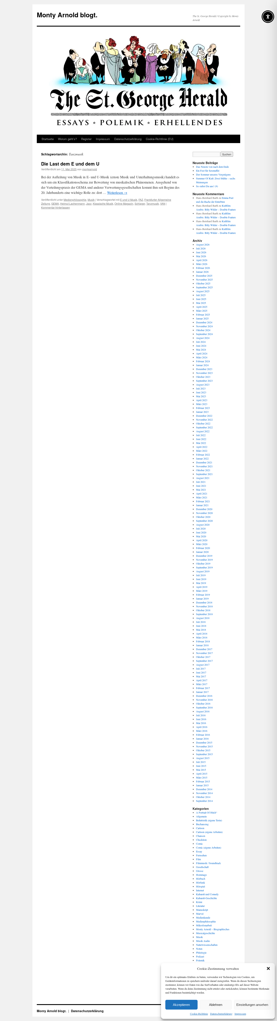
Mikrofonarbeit (204, 925)
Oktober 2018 (203, 610)
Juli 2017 (201, 668)
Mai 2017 (201, 676)
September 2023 (204, 380)
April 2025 (201, 306)
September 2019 (204, 567)
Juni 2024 (201, 345)
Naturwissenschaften (206, 944)
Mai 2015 (201, 769)
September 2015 (204, 754)
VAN (162, 203)
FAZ (140, 199)
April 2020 (201, 540)
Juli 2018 (201, 622)
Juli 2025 (201, 295)
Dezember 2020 (204, 509)
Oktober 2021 (203, 470)
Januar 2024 (202, 365)
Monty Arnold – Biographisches (212, 929)
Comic (199, 843)
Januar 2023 (202, 411)
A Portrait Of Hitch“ (206, 812)
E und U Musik (128, 199)
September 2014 (204, 800)
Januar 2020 (202, 552)
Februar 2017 (203, 688)
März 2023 (201, 404)
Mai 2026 (201, 256)
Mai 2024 (201, 349)
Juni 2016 (201, 719)
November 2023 (204, 373)
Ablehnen (215, 1005)
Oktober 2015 (203, 750)
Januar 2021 (202, 505)
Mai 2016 (201, 723)
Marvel (199, 913)
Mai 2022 (201, 443)
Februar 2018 (203, 641)
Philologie (201, 952)
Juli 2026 (201, 248)
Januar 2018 (202, 645)
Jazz (89, 203)
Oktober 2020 (203, 516)
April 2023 (201, 400)
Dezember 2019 (204, 555)
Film (198, 859)
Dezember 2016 (204, 695)
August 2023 (202, 384)
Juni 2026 (201, 252)
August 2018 (202, 618)
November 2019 (204, 559)
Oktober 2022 (203, 423)
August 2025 (202, 291)
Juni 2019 (201, 579)
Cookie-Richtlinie (199, 1013)
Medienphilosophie (75, 199)
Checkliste (201, 839)
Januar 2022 (202, 458)
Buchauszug (202, 824)
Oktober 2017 (203, 657)
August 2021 (202, 478)
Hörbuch (200, 878)
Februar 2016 (203, 734)
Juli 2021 (201, 481)
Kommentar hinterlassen (55, 207)
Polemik (200, 960)
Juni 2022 (201, 439)
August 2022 (202, 431)
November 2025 (204, 279)
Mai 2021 (201, 489)
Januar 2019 (202, 598)
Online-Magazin (123, 203)
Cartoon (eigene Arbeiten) (209, 832)
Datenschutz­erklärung (221, 1013)
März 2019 (201, 590)
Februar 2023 (203, 408)
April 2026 (201, 260)
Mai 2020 (201, 536)
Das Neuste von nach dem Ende (212, 166)
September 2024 (204, 334)
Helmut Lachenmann (72, 203)
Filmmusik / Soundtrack (208, 863)
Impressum (240, 1013)
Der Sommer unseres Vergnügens (213, 174)
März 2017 (201, 684)
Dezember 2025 (204, 275)
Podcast (200, 956)
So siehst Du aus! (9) (207, 186)
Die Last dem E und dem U (70, 163)
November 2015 (204, 746)
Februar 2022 (203, 454)
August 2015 (202, 758)
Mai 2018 (201, 629)
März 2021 (201, 497)
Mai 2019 (201, 583)
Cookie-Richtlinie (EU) (159, 139)
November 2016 (204, 699)
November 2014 (204, 793)
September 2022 (204, 427)
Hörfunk (200, 882)
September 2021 (204, 474)
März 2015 (201, 777)
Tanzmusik (152, 203)
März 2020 (201, 544)
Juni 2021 (201, 485)
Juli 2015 (201, 762)
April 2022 (201, 446)
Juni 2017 (201, 672)
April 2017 (201, 680)
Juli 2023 (201, 388)
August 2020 (202, 524)
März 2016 (201, 730)
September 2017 (204, 660)
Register (86, 139)
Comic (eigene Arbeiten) (208, 847)
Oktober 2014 (203, 797)
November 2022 (204, 419)
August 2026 (202, 244)
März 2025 (201, 310)
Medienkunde (203, 917)
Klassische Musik (103, 203)
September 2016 (204, 707)
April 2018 (201, 633)
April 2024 (201, 353)
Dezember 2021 (204, 462)
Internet (200, 890)
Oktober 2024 (203, 330)
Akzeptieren (181, 1005)
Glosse (199, 871)
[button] (268, 968)
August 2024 (202, 338)
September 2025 (204, 287)
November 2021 (204, 466)
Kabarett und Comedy (207, 894)
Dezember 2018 (204, 602)
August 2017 (202, 664)
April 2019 (201, 587)
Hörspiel (200, 886)
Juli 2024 (201, 341)
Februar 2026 (203, 268)
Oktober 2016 (203, 703)
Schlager (140, 203)
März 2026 (201, 264)
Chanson (200, 836)
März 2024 (201, 357)
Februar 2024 (203, 361)
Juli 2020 (201, 528)
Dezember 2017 (204, 649)
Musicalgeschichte (205, 933)
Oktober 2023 (203, 376)
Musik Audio (203, 941)
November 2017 (204, 653)
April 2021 (201, 493)
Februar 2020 (203, 548)
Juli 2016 (201, 715)
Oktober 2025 (203, 283)
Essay (199, 851)
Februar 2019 (203, 594)
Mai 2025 (201, 303)
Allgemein (201, 816)
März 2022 (201, 450)
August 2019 (202, 571)
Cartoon (200, 828)
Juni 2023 (201, 392)
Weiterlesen (117, 192)
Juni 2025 (201, 299)
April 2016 (201, 727)
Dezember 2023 (204, 369)
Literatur (200, 906)
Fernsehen (201, 855)
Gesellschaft (202, 867)
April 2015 (201, 773)
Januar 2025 (202, 318)
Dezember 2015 (204, 742)
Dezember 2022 (204, 415)
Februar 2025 (203, 314)
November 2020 (204, 513)
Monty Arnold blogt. (67, 14)
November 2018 (204, 606)
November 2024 (204, 326)
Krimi (199, 902)
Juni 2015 (201, 765)
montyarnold (89, 169)
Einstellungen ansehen (252, 1005)
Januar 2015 (202, 785)
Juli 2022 (201, 435)
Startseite (48, 139)
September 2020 (204, 520)
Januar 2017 (202, 692)
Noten (199, 948)
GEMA (55, 203)
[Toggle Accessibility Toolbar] (268, 16)
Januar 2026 (202, 271)
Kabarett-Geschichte (206, 898)
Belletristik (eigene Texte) (209, 820)
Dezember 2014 (204, 789)
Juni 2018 (201, 625)
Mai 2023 (201, 396)
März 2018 (201, 637)
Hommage (201, 874)
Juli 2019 (201, 575)
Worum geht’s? (67, 139)
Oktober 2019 (203, 563)
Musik (91, 199)
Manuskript (202, 909)
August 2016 (202, 711)
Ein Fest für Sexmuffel (207, 170)
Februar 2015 (203, 781)
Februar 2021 (203, 501)
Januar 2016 (202, 738)
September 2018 (204, 614)
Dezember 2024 (204, 322)
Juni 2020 (201, 532)
